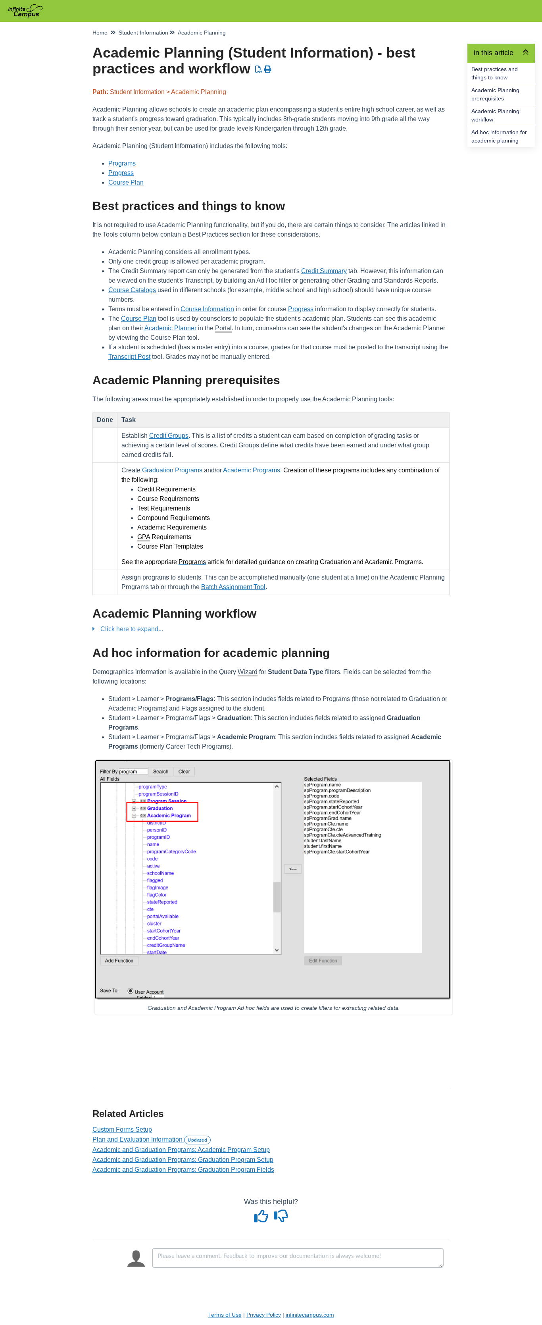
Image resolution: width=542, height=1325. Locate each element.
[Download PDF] (258, 69)
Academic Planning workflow (495, 115)
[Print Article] (268, 69)
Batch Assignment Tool (233, 587)
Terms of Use (225, 1315)
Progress (121, 172)
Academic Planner (170, 328)
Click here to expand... (131, 629)
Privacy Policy (263, 1315)
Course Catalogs (132, 290)
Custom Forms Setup (122, 1129)
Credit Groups (168, 435)
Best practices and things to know (494, 73)
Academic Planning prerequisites (495, 94)
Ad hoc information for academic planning (499, 136)
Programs (122, 163)
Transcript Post (129, 356)
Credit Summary (324, 271)
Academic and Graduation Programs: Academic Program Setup (181, 1149)
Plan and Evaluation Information (149, 1139)
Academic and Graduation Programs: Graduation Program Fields (183, 1169)
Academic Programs (251, 470)
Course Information (207, 309)
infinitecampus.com (310, 1315)
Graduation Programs (172, 470)
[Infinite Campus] (28, 7)
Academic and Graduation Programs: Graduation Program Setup (182, 1159)
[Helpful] (262, 1219)
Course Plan (126, 182)
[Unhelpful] (281, 1219)
